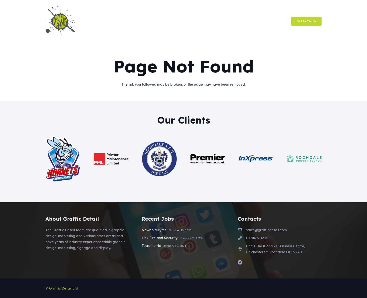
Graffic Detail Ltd (63, 288)
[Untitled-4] (60, 21)
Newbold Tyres (154, 230)
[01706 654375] (242, 238)
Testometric (151, 246)
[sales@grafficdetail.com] (242, 230)
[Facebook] (240, 262)
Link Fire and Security (160, 238)
